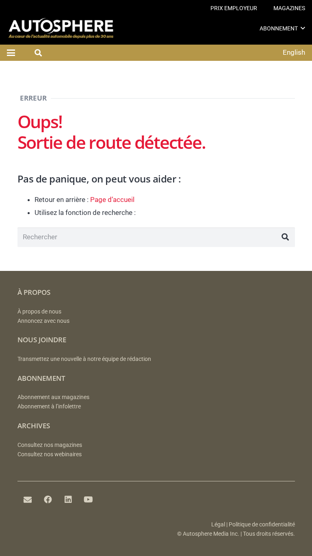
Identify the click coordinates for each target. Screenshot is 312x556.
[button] (303, 28)
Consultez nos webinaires (49, 454)
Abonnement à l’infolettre (49, 406)
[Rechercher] (285, 237)
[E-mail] (27, 499)
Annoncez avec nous (43, 321)
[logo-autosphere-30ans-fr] (61, 28)
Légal (218, 524)
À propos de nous (39, 311)
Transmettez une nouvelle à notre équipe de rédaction (84, 359)
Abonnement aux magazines (53, 397)
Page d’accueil (112, 199)
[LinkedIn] (68, 499)
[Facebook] (48, 499)
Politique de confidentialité (262, 524)
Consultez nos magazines (49, 445)
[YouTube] (88, 499)
